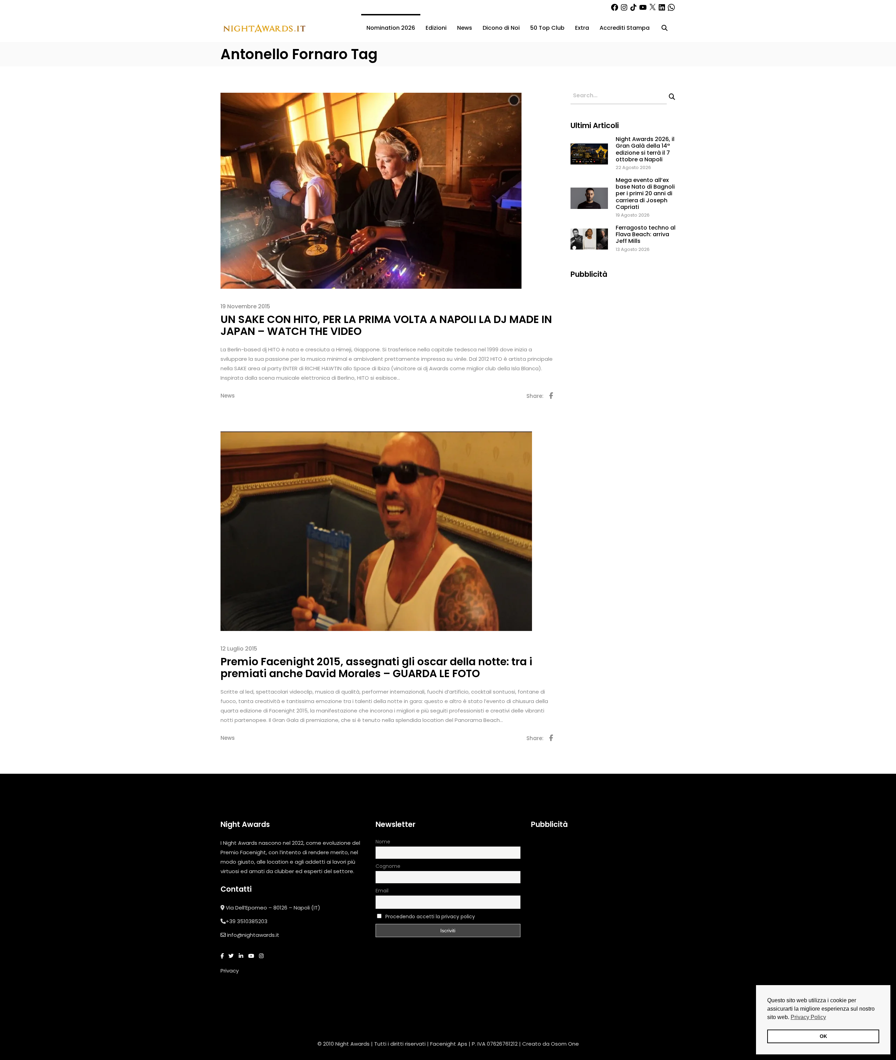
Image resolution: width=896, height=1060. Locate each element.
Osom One (565, 1043)
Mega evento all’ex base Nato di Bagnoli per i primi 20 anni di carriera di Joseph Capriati (645, 193)
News (227, 395)
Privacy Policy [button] (808, 1017)
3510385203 (252, 921)
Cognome (388, 866)
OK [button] (823, 1036)
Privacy (229, 970)
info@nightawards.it (253, 935)
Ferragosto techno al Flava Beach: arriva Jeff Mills (646, 234)
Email (382, 890)
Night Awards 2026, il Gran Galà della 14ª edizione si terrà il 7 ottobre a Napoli (645, 149)
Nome (383, 841)
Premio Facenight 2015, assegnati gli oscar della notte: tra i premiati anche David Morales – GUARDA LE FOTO (376, 667)
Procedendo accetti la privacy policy (430, 916)
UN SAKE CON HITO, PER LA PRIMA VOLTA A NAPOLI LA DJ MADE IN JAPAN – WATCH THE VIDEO (386, 325)
